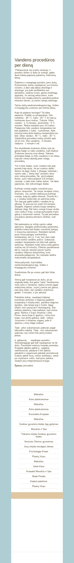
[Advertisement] (37, 24)
